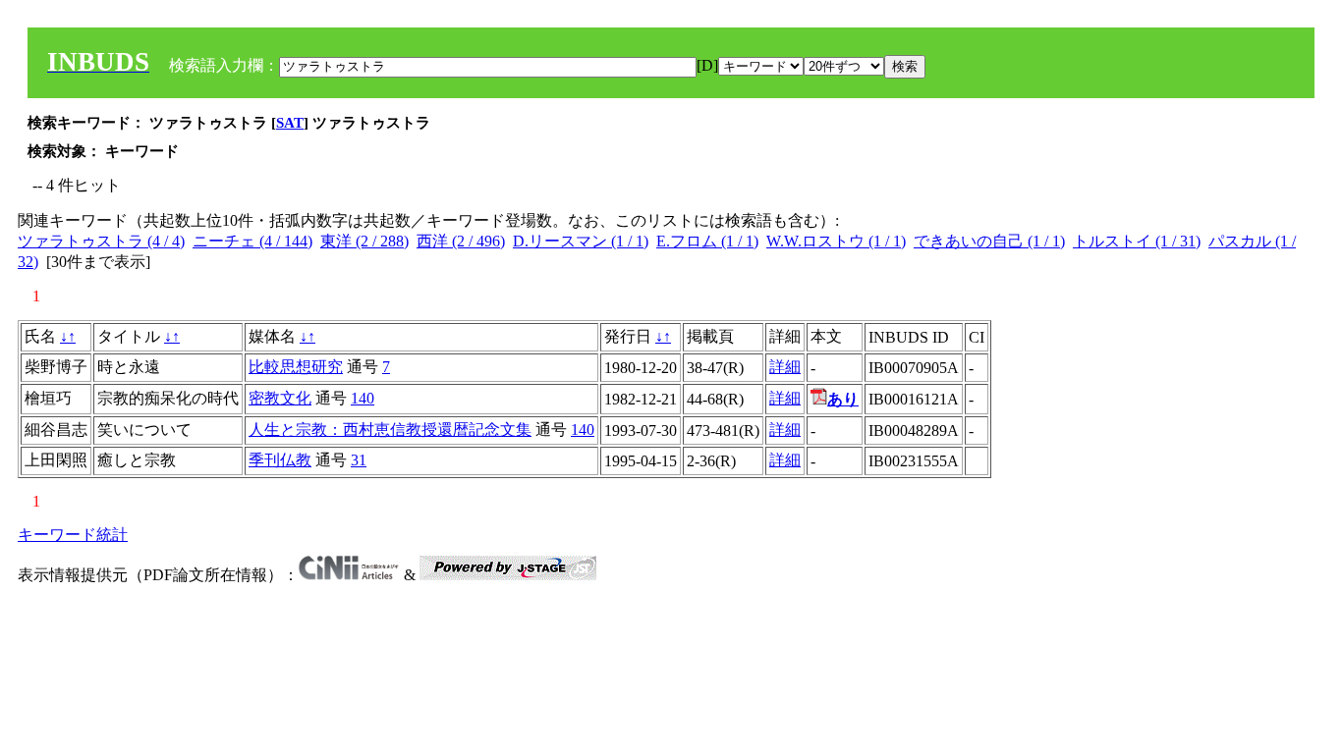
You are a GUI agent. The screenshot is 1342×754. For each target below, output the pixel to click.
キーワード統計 (73, 534)
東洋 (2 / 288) (364, 241)
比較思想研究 (296, 366)
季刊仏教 (280, 460)
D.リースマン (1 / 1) (580, 241)
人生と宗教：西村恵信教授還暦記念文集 (390, 429)
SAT (290, 123)
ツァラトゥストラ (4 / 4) (101, 241)
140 (362, 398)
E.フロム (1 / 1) (707, 241)
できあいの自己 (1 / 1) (989, 241)
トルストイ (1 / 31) (1137, 241)
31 (358, 460)
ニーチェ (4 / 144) (252, 241)
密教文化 (280, 398)
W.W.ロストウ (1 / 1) (836, 241)
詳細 (785, 366)
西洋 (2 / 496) (461, 241)
